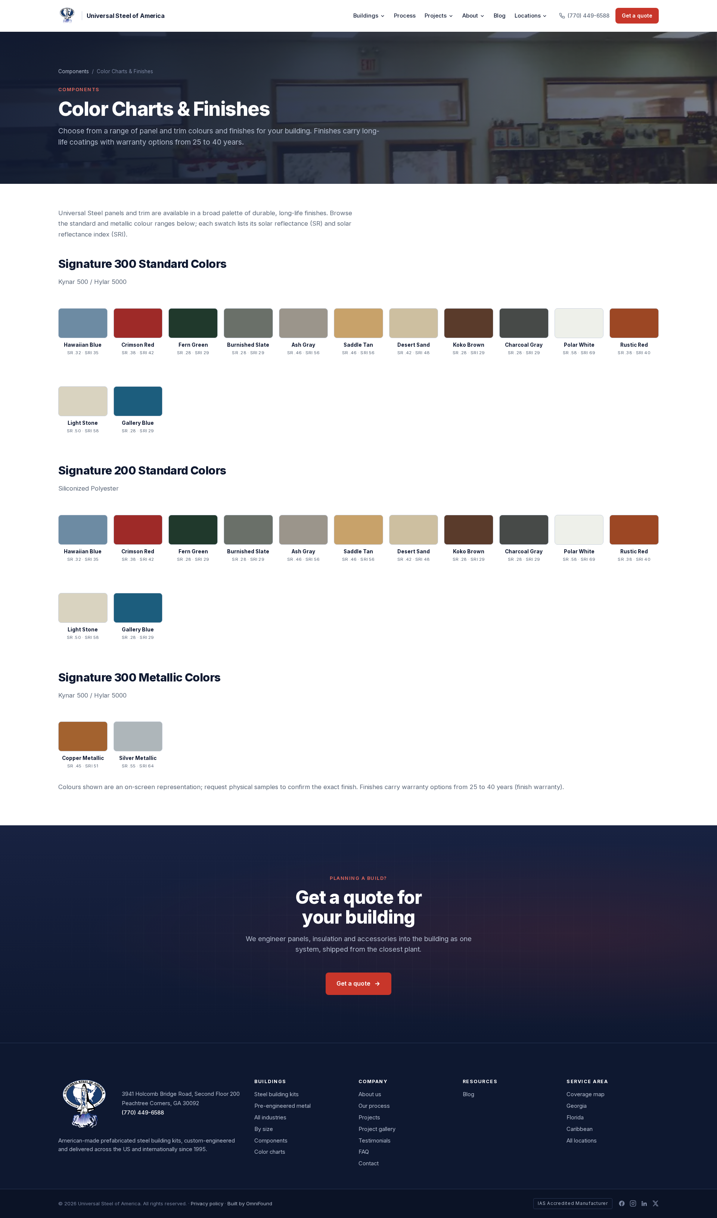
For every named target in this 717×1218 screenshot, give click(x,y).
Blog (500, 15)
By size (263, 1129)
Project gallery (376, 1129)
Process (405, 15)
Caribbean (580, 1129)
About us (369, 1094)
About (470, 15)
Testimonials (374, 1140)
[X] (655, 1203)
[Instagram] (633, 1203)
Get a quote (637, 15)
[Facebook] (621, 1203)
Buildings (365, 15)
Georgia (577, 1106)
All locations (582, 1140)
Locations (528, 15)
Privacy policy (207, 1203)
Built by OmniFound (249, 1203)
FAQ (363, 1152)
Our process (374, 1106)
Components (73, 71)
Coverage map (586, 1094)
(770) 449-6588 (143, 1112)
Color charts (269, 1152)
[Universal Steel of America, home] (84, 1103)
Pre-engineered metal (282, 1106)
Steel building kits (276, 1094)
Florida (575, 1117)
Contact (368, 1163)
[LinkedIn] (644, 1203)
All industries (270, 1117)
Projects (436, 15)
